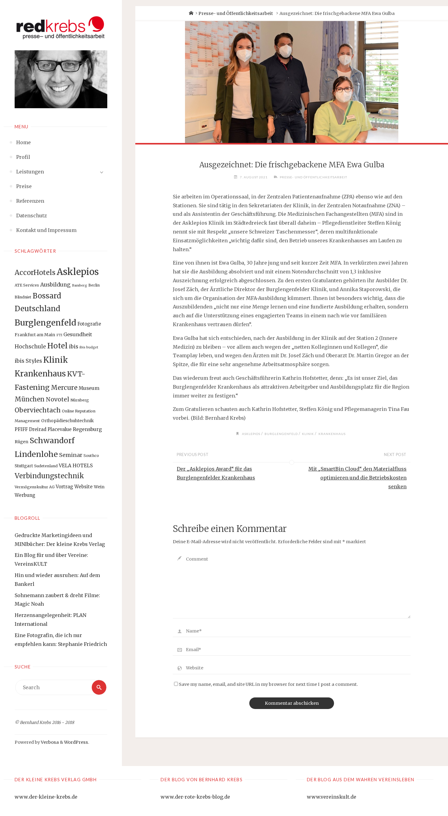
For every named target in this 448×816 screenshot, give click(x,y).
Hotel (57, 346)
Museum (89, 388)
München (29, 399)
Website (83, 487)
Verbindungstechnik (49, 476)
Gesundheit (77, 334)
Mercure (64, 388)
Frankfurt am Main (35, 334)
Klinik (55, 360)
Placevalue (60, 429)
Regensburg (87, 429)
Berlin (94, 285)
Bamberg (79, 285)
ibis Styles (28, 360)
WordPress (76, 742)
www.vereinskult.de (331, 797)
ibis (73, 346)
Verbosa (49, 742)
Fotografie (89, 324)
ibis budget (89, 347)
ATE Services (27, 285)
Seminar (70, 454)
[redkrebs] (61, 27)
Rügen (21, 441)
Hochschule (30, 346)
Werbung (25, 495)
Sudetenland (46, 466)
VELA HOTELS (76, 466)
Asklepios (78, 271)
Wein (99, 487)
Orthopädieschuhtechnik (67, 420)
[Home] (191, 13)
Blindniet (23, 297)
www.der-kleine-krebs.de (46, 797)
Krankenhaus (40, 374)
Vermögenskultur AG (35, 487)
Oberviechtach (38, 410)
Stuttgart (24, 466)
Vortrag (64, 487)
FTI (59, 335)
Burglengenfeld (45, 323)
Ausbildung (55, 284)
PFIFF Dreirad (30, 429)
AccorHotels (35, 272)
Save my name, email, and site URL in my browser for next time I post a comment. (268, 684)
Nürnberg (79, 400)
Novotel (57, 399)
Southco (91, 455)
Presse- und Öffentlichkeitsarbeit (235, 13)
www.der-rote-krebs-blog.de (195, 797)
